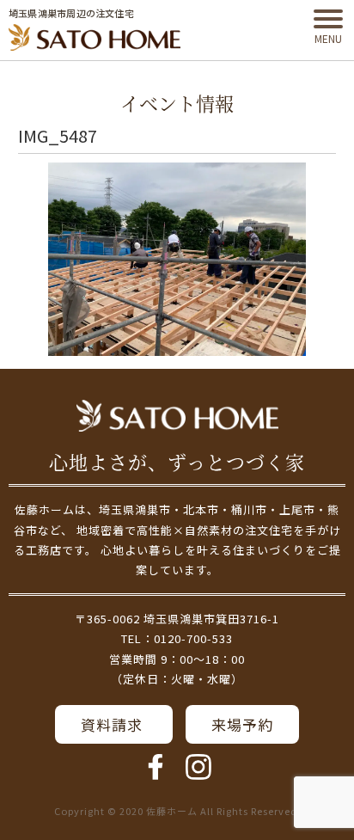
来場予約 (242, 724)
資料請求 (114, 724)
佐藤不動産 (177, 416)
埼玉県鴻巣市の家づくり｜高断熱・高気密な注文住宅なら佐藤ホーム (94, 37)
